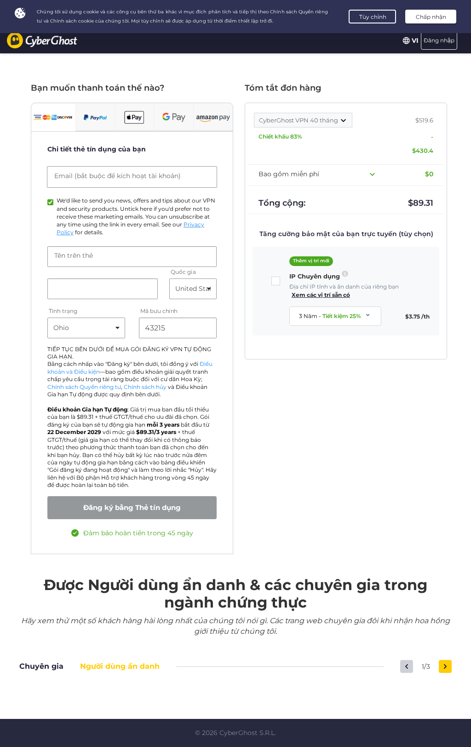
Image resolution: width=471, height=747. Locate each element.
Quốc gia (183, 271)
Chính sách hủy (145, 387)
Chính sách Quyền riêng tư (84, 387)
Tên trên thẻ (73, 255)
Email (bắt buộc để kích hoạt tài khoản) (117, 176)
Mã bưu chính (159, 310)
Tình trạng (63, 310)
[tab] (53, 117)
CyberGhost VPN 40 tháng (299, 120)
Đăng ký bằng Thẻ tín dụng (132, 507)
